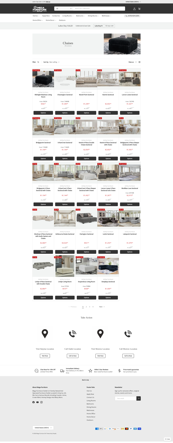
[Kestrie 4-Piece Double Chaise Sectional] (86, 127)
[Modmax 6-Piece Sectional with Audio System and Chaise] (43, 218)
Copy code (110, 26)
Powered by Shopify (51, 433)
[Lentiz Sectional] (108, 218)
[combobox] (89, 8)
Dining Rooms (92, 16)
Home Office (37, 20)
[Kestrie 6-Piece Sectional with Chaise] (108, 127)
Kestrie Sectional (108, 95)
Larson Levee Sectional (130, 95)
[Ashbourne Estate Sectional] (65, 218)
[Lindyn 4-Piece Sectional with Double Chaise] (43, 266)
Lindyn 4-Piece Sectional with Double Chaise (43, 283)
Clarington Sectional (86, 234)
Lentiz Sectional (108, 234)
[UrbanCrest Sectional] (65, 127)
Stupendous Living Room (86, 282)
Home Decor (50, 20)
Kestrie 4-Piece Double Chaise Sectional (86, 144)
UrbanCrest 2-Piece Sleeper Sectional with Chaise (86, 189)
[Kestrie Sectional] (108, 79)
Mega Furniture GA (41, 433)
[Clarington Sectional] (86, 218)
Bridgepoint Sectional (43, 143)
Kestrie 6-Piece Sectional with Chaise (108, 144)
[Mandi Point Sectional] (86, 79)
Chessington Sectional (64, 95)
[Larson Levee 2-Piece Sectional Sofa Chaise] (108, 173)
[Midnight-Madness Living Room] (43, 79)
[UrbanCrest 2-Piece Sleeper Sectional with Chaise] (86, 173)
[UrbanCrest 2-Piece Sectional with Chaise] (65, 173)
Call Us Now (72, 356)
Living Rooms (67, 16)
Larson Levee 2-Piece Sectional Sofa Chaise (108, 189)
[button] (139, 9)
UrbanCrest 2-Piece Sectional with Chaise (65, 189)
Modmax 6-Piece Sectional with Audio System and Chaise (43, 236)
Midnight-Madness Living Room (43, 96)
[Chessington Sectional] (65, 79)
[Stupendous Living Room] (86, 266)
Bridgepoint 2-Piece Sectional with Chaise (43, 189)
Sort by (46, 62)
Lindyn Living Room (65, 282)
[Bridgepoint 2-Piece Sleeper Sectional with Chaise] (130, 127)
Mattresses (105, 16)
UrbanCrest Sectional (65, 143)
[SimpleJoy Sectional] (108, 266)
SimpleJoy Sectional (108, 282)
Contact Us (56, 16)
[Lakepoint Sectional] (130, 218)
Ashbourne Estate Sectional (65, 234)
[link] (72, 307)
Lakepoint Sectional (130, 234)
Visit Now (45, 356)
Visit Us (35, 16)
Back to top (85, 380)
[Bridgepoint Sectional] (43, 127)
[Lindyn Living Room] (65, 266)
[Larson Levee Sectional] (130, 79)
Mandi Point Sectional (86, 95)
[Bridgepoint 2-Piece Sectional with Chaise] (43, 173)
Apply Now (46, 16)
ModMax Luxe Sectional (130, 188)
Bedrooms (79, 16)
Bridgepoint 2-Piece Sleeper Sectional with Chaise (129, 144)
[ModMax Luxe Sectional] (130, 173)
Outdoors (62, 20)
